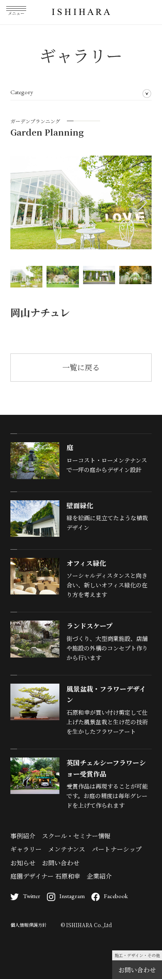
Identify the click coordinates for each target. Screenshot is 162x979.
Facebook (116, 896)
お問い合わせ (137, 969)
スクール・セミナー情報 (76, 835)
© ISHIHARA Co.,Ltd (86, 924)
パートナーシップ (117, 849)
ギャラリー (26, 849)
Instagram (72, 896)
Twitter (31, 896)
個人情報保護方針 (28, 924)
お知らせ (22, 862)
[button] (141, 202)
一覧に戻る (81, 367)
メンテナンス (66, 849)
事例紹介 (22, 835)
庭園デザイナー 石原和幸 (45, 876)
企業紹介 (99, 876)
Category (21, 92)
